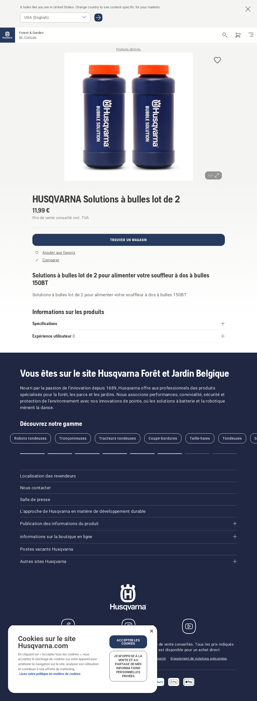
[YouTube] (189, 626)
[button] (217, 60)
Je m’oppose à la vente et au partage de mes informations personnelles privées (128, 666)
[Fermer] (152, 631)
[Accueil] (7, 35)
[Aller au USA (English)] (98, 18)
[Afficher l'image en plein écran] (128, 117)
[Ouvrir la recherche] (225, 35)
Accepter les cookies (128, 641)
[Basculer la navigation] (251, 35)
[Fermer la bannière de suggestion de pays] (248, 9)
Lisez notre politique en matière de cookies (50, 674)
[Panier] (238, 35)
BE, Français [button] (28, 37)
